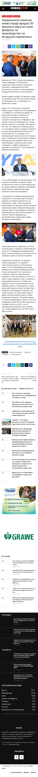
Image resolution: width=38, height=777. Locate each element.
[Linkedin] (22, 46)
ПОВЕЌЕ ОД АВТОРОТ (26, 389)
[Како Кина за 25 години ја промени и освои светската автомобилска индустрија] (6, 404)
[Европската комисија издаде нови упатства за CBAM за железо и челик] (6, 453)
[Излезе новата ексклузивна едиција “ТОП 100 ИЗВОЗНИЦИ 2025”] (7, 668)
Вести (10, 13)
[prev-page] (3, 481)
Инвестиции (27, 352)
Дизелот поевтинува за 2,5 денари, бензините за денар (28, 378)
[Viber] (31, 46)
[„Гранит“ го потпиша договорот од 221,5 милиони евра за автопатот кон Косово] (6, 422)
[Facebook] (9, 46)
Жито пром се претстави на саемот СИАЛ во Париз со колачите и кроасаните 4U (10, 379)
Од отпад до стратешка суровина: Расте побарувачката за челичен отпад (24, 395)
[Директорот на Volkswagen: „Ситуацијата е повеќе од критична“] (6, 475)
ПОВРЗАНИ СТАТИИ (10, 389)
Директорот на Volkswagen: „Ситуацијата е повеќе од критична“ (22, 475)
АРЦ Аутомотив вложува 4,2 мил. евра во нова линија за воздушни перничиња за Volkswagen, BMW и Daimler (20, 343)
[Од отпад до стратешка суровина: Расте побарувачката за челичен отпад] (6, 395)
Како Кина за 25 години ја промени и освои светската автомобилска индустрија (22, 404)
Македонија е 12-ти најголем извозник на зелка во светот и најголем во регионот (23, 676)
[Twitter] (14, 46)
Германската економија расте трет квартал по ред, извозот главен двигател (23, 413)
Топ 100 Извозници (16, 354)
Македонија (16, 16)
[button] (3, 8)
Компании (9, 16)
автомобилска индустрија (15, 352)
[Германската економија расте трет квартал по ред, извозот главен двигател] (6, 413)
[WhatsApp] (18, 46)
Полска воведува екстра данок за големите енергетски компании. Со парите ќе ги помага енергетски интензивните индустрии (24, 464)
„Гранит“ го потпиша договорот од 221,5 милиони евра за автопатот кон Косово (23, 422)
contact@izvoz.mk (13, 744)
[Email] (26, 46)
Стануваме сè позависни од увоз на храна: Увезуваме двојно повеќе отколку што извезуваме (25, 655)
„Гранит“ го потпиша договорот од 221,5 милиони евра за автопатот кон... (24, 590)
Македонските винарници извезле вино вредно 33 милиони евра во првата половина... (23, 599)
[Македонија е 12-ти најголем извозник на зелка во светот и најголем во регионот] (7, 678)
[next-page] (6, 481)
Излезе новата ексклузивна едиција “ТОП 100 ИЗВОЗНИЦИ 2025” (23, 666)
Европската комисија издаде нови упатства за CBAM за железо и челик (23, 453)
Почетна (4, 13)
